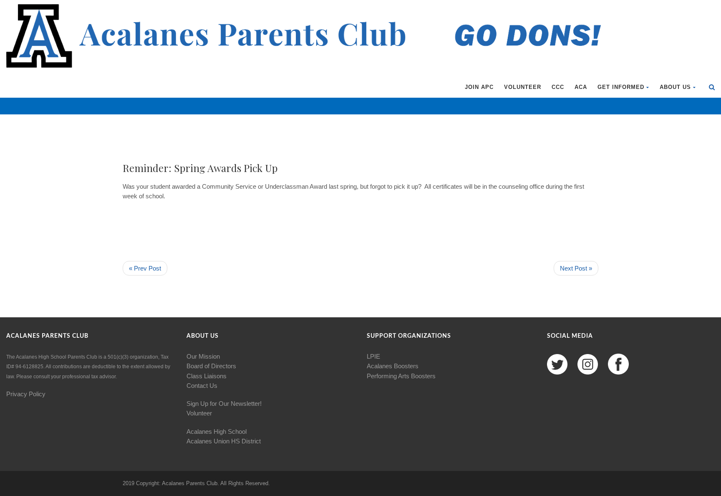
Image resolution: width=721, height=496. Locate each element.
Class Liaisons (207, 376)
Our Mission (203, 356)
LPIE (373, 356)
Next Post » (576, 268)
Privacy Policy (25, 393)
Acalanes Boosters (392, 365)
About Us (675, 87)
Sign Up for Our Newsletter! (224, 403)
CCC (558, 87)
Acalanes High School (217, 431)
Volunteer (522, 87)
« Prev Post (145, 268)
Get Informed (620, 87)
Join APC (479, 87)
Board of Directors (211, 365)
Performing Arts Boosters (401, 376)
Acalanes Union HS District (224, 441)
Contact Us (202, 385)
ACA (581, 87)
